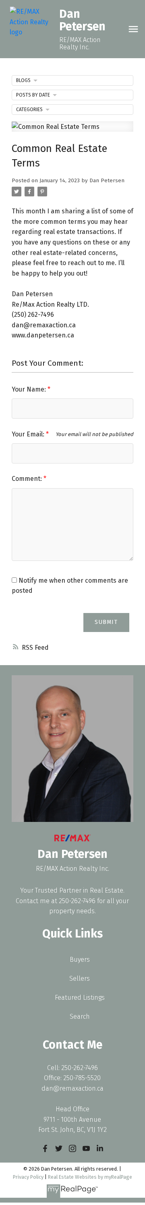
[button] (45, 1148)
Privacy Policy (28, 1177)
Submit (106, 622)
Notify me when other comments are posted (70, 586)
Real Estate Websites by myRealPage (90, 1177)
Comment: (28, 478)
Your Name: (30, 389)
